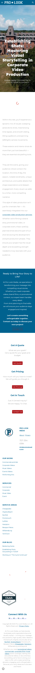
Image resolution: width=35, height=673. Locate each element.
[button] (2, 2)
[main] (17, 57)
